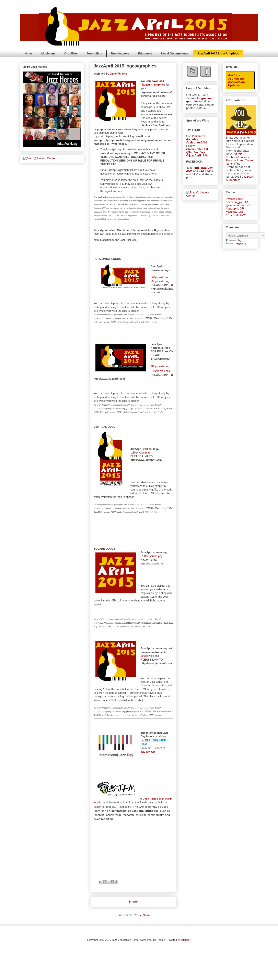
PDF (163, 740)
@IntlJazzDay (195, 152)
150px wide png (140, 452)
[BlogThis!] (105, 882)
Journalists (94, 53)
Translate (240, 243)
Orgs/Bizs (71, 53)
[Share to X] (108, 882)
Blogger (185, 939)
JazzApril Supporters (240, 178)
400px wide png (160, 277)
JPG (155, 740)
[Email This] (101, 882)
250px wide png (160, 281)
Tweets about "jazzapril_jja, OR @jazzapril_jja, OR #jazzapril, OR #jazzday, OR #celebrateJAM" (238, 207)
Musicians (48, 53)
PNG (144, 744)
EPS (148, 740)
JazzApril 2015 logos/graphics (218, 53)
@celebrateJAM (197, 149)
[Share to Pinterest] (116, 882)
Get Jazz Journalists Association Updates (236, 80)
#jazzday (192, 139)
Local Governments (174, 53)
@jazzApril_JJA (197, 155)
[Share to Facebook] (112, 882)
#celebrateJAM (196, 142)
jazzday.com (148, 751)
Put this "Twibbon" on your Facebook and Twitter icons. (240, 158)
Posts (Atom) (142, 915)
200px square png (151, 556)
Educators (145, 53)
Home (29, 53)
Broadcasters (120, 53)
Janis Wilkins (118, 73)
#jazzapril (198, 136)
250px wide (147, 655)
